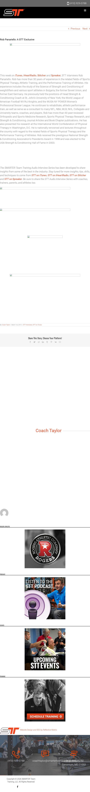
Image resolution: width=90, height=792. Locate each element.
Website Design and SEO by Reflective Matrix (38, 730)
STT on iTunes (37, 325)
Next (85, 28)
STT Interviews (27, 325)
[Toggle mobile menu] (85, 10)
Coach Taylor (6, 325)
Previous (75, 28)
